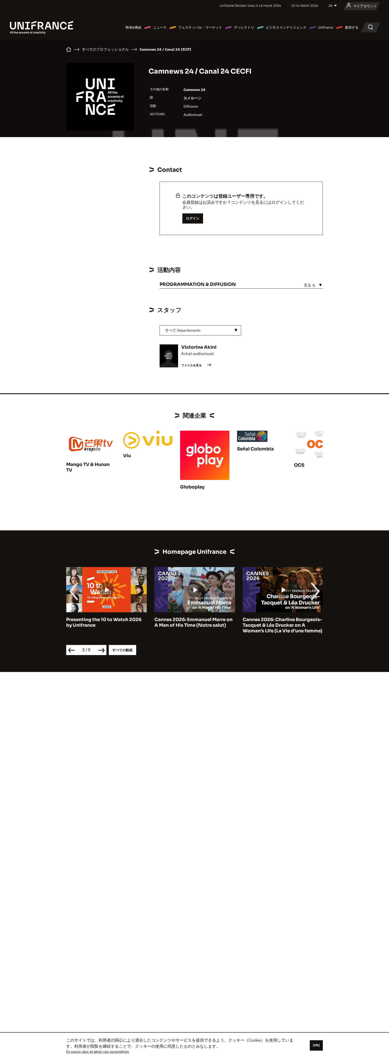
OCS (299, 465)
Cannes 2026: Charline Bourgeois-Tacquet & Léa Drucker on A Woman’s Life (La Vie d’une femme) (282, 625)
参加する (351, 27)
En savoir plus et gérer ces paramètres (97, 1051)
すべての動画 (122, 650)
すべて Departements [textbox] (183, 330)
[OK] (316, 1045)
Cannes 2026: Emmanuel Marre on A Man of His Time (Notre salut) (193, 622)
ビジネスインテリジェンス (286, 27)
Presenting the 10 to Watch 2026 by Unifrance (104, 622)
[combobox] (200, 330)
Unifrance (325, 27)
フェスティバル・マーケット (200, 27)
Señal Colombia (255, 449)
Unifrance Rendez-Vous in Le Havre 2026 (250, 5)
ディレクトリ (244, 27)
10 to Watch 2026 (304, 5)
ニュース (160, 27)
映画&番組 (133, 27)
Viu (127, 456)
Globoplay (192, 487)
